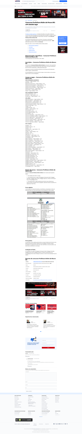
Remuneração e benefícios (33, 45)
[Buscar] (23, 1)
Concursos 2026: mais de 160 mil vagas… (40, 311)
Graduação (43, 400)
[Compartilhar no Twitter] (52, 30)
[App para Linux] (55, 424)
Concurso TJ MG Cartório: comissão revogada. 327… (50, 311)
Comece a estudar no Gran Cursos (41, 285)
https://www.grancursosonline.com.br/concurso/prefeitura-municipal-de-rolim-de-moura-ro (41, 362)
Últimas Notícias (17, 3)
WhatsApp (30, 399)
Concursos (30, 3)
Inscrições (31, 47)
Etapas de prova (32, 50)
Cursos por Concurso (44, 403)
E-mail (30, 400)
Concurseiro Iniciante (51, 3)
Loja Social (16, 400)
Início (26, 20)
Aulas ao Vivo (57, 399)
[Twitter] (65, 424)
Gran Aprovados (44, 3)
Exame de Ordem (44, 399)
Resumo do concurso (32, 51)
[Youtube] (59, 424)
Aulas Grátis (57, 400)
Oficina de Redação (44, 408)
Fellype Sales (27, 312)
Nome (26, 381)
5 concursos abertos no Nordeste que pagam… (29, 311)
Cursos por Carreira (44, 404)
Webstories (65, 3)
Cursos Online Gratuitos (45, 409)
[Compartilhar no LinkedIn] (53, 30)
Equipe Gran (28, 297)
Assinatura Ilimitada (63, 1)
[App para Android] (58, 424)
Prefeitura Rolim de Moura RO (37, 261)
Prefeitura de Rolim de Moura (31, 34)
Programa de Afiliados (18, 404)
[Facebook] (64, 424)
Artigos (39, 3)
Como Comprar (17, 399)
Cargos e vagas (31, 48)
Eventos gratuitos (56, 1)
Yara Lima (48, 313)
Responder (28, 356)
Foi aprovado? (32, 405)
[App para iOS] (56, 424)
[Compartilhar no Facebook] (51, 30)
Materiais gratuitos (59, 3)
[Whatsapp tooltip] (62, 424)
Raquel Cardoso (38, 312)
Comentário (27, 371)
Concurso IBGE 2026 (24, 3)
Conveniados (16, 403)
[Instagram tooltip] (61, 424)
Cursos (35, 3)
